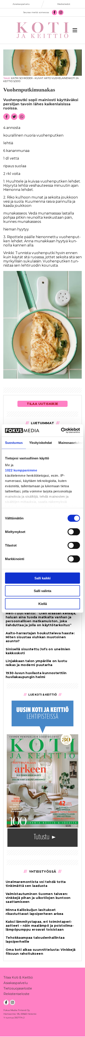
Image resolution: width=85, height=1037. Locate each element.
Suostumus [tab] (14, 442)
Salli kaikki (42, 578)
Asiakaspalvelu (15, 983)
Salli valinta (42, 591)
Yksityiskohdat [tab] (40, 442)
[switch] (74, 531)
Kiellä (42, 603)
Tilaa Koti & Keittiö (18, 977)
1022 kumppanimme (21, 470)
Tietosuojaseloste (17, 988)
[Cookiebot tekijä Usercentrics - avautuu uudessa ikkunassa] (61, 430)
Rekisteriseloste (16, 994)
